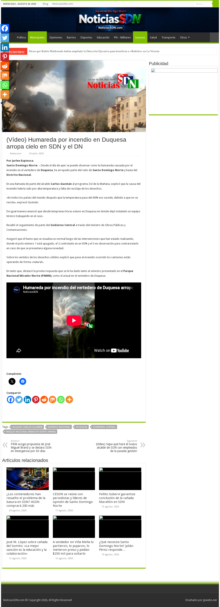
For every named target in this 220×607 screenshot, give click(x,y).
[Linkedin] (27, 399)
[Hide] (1, 103)
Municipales (37, 37)
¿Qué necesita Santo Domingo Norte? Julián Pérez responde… (116, 546)
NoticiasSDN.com (62, 3)
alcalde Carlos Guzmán (27, 427)
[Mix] (52, 399)
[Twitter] (19, 399)
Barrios (71, 37)
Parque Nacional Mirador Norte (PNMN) (31, 431)
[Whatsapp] (61, 399)
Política (21, 37)
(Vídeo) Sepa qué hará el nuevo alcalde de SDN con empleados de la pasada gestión (116, 446)
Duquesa (81, 427)
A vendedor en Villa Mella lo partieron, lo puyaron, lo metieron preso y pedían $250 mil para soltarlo (73, 547)
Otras (183, 37)
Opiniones (55, 37)
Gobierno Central (104, 427)
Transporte (168, 37)
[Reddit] (44, 399)
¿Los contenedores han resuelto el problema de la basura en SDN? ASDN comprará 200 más (25, 500)
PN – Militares (122, 37)
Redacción (15, 153)
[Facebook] (10, 399)
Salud (153, 37)
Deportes (86, 37)
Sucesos (140, 37)
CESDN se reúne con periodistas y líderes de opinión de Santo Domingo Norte (73, 500)
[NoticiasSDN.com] (110, 19)
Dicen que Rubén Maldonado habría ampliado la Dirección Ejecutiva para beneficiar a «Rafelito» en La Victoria (94, 51)
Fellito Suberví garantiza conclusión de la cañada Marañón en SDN (117, 498)
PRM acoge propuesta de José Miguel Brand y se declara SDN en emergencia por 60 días (31, 446)
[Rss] (190, 4)
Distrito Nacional (59, 427)
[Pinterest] (36, 399)
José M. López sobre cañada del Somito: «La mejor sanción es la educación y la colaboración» (26, 547)
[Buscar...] (215, 4)
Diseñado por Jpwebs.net (201, 600)
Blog (45, 3)
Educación (103, 37)
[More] (69, 399)
